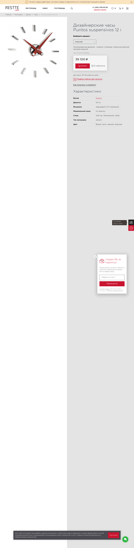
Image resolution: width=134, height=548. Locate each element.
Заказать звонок (100, 9)
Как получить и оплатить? (84, 85)
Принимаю (113, 535)
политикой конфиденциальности (115, 290)
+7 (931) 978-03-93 (100, 7)
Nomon (99, 98)
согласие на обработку (105, 289)
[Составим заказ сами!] (131, 222)
